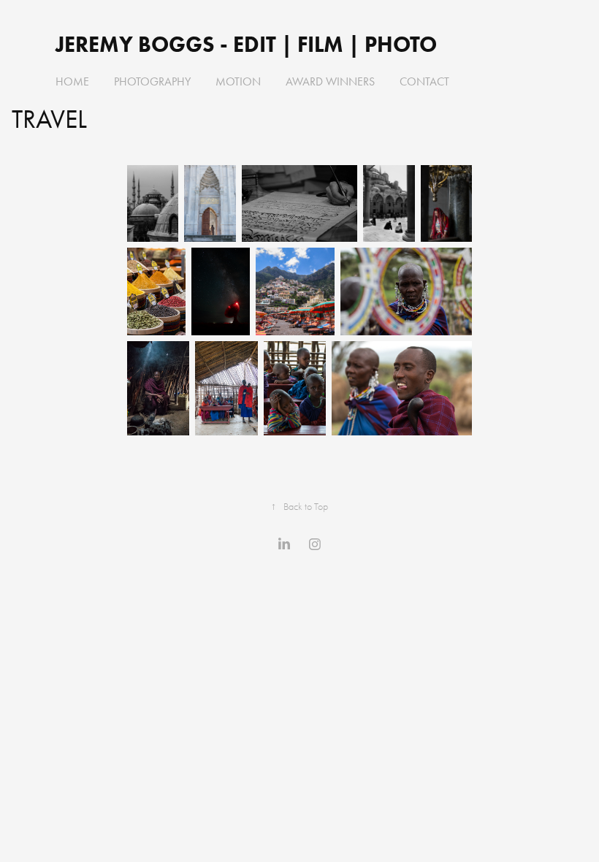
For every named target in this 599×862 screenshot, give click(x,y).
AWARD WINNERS (330, 81)
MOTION (238, 81)
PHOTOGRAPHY (152, 81)
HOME (72, 81)
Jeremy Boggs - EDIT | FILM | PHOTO (249, 44)
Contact (424, 81)
